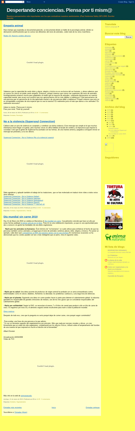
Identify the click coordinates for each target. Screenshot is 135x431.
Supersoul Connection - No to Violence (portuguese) (23, 200)
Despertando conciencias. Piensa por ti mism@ (59, 10)
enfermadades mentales (113, 75)
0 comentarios (44, 112)
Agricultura (109, 52)
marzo (111, 126)
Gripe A (107, 78)
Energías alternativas (112, 73)
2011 (109, 118)
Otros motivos (9, 311)
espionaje (108, 76)
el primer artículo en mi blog (31, 223)
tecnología (108, 95)
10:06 (39, 207)
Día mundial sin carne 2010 (21, 216)
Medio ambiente (111, 81)
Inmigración (109, 80)
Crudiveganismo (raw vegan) (115, 66)
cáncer (107, 61)
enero (110, 136)
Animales (13, 115)
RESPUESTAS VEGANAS (117, 250)
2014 (109, 114)
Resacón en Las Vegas (115, 257)
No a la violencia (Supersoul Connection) (29, 121)
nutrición (108, 83)
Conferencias (110, 63)
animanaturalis (26, 396)
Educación (109, 69)
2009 (109, 138)
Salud (107, 93)
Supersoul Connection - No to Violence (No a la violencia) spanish (29, 138)
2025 (109, 110)
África (107, 51)
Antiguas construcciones (113, 56)
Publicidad (109, 88)
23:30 (36, 112)
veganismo (109, 97)
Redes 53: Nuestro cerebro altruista (17, 36)
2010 (109, 120)
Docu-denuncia (110, 68)
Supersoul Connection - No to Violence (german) (22, 198)
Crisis (107, 64)
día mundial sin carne (53, 221)
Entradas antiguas (93, 408)
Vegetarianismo (21, 210)
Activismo (13, 402)
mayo (110, 124)
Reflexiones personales (113, 90)
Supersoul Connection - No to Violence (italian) (21, 196)
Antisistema (109, 57)
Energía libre (109, 71)
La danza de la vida (115, 260)
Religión (108, 92)
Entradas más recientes (13, 408)
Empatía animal (13, 25)
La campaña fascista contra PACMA (119, 252)
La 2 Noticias (112, 255)
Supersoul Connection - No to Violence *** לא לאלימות (24, 204)
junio (110, 122)
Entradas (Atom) (21, 412)
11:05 (38, 399)
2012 (109, 116)
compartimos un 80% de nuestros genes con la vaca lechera (45, 233)
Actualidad (109, 49)
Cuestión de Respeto (115, 276)
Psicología (19, 115)
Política (107, 85)
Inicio (54, 408)
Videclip (28, 210)
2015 (109, 112)
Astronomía (109, 59)
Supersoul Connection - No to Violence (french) (21, 202)
